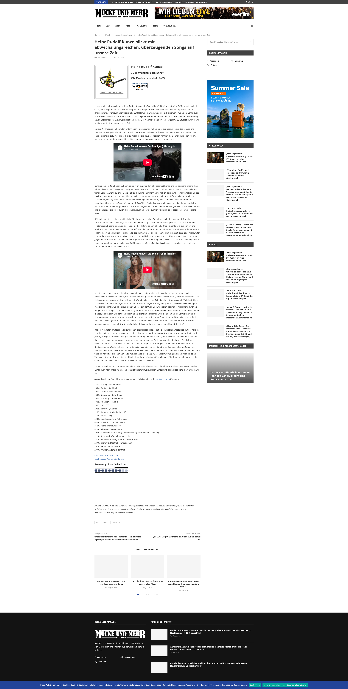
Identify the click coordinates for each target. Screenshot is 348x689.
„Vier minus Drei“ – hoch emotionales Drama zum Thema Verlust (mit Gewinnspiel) (237, 174)
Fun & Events (141, 26)
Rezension (116, 523)
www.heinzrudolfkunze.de (106, 455)
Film (128, 26)
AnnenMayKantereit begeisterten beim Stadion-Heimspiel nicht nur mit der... (184, 584)
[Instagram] (249, 2)
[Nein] (343, 685)
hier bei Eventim (162, 379)
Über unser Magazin (164, 2)
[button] (110, 2)
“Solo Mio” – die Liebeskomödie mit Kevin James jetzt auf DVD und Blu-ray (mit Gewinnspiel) (239, 212)
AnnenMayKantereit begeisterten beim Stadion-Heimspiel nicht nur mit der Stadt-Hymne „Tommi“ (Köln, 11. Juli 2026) (208, 648)
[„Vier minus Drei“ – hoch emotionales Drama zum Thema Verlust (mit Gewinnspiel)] (215, 174)
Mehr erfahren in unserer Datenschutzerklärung (285, 685)
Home (99, 26)
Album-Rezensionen (124, 35)
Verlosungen (170, 26)
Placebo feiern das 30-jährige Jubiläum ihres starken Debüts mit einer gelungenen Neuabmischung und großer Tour (208, 664)
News (108, 26)
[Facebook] (246, 2)
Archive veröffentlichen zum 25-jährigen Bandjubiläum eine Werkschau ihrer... (230, 376)
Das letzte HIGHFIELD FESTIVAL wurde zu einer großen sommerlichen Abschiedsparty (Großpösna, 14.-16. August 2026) (210, 631)
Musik (117, 26)
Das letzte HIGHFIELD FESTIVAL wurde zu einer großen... (140, 2)
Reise (155, 26)
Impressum (189, 2)
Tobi (105, 57)
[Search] (252, 26)
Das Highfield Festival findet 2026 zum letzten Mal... (147, 582)
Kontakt (178, 2)
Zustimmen (255, 685)
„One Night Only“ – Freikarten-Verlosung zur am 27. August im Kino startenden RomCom (239, 157)
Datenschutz (201, 2)
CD (97, 523)
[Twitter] (253, 2)
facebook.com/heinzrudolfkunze (109, 459)
